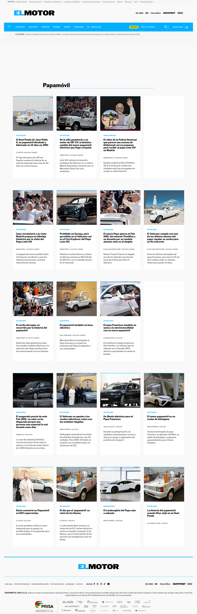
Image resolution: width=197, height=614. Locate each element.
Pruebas (56, 27)
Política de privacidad (21, 584)
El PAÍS (68, 602)
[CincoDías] (156, 13)
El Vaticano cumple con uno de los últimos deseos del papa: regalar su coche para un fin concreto (162, 237)
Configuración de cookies (40, 584)
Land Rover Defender (72, 2)
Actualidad (20, 27)
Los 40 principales (81, 602)
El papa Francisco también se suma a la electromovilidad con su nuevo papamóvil (119, 328)
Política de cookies (57, 584)
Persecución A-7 (35, 2)
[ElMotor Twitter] (97, 584)
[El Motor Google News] (108, 584)
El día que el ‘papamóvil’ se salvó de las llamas (75, 512)
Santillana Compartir (107, 602)
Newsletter (96, 27)
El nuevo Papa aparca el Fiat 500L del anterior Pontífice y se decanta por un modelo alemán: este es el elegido (119, 237)
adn (136, 602)
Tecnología (78, 27)
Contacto (79, 584)
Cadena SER (119, 602)
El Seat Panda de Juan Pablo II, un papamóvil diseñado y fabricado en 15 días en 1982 (32, 142)
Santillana (93, 602)
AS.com (127, 602)
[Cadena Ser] (180, 13)
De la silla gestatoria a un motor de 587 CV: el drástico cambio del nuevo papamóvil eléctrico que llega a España (75, 143)
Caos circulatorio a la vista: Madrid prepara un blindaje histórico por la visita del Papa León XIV (31, 237)
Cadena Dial (114, 606)
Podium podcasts (92, 610)
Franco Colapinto (146, 2)
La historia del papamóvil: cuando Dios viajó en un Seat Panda (163, 513)
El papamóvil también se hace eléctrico (76, 326)
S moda (115, 610)
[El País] (139, 13)
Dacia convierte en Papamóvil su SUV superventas (32, 512)
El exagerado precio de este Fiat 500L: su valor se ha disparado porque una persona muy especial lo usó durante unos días (32, 422)
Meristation (140, 610)
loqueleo (127, 610)
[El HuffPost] (169, 13)
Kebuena (143, 606)
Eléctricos (33, 27)
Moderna (79, 610)
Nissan (120, 2)
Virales (67, 27)
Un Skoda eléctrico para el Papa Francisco (118, 418)
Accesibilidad (70, 584)
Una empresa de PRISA (44, 604)
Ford (136, 2)
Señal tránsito (21, 2)
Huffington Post (71, 606)
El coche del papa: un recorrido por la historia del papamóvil (31, 328)
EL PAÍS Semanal (124, 606)
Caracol (146, 602)
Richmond (66, 610)
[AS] (146, 13)
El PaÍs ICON (104, 610)
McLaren (128, 2)
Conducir (45, 27)
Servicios (133, 27)
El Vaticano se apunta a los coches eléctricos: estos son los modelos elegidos (76, 419)
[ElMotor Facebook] (94, 584)
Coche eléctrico (109, 2)
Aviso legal (9, 584)
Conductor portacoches (91, 2)
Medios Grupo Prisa (44, 611)
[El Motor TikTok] (104, 584)
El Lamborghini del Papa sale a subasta (119, 512)
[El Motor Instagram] (101, 584)
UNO (86, 606)
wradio (94, 606)
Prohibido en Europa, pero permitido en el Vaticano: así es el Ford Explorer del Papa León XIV (76, 237)
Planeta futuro (134, 606)
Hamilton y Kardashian (53, 2)
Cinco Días (104, 606)
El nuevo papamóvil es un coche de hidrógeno (161, 418)
